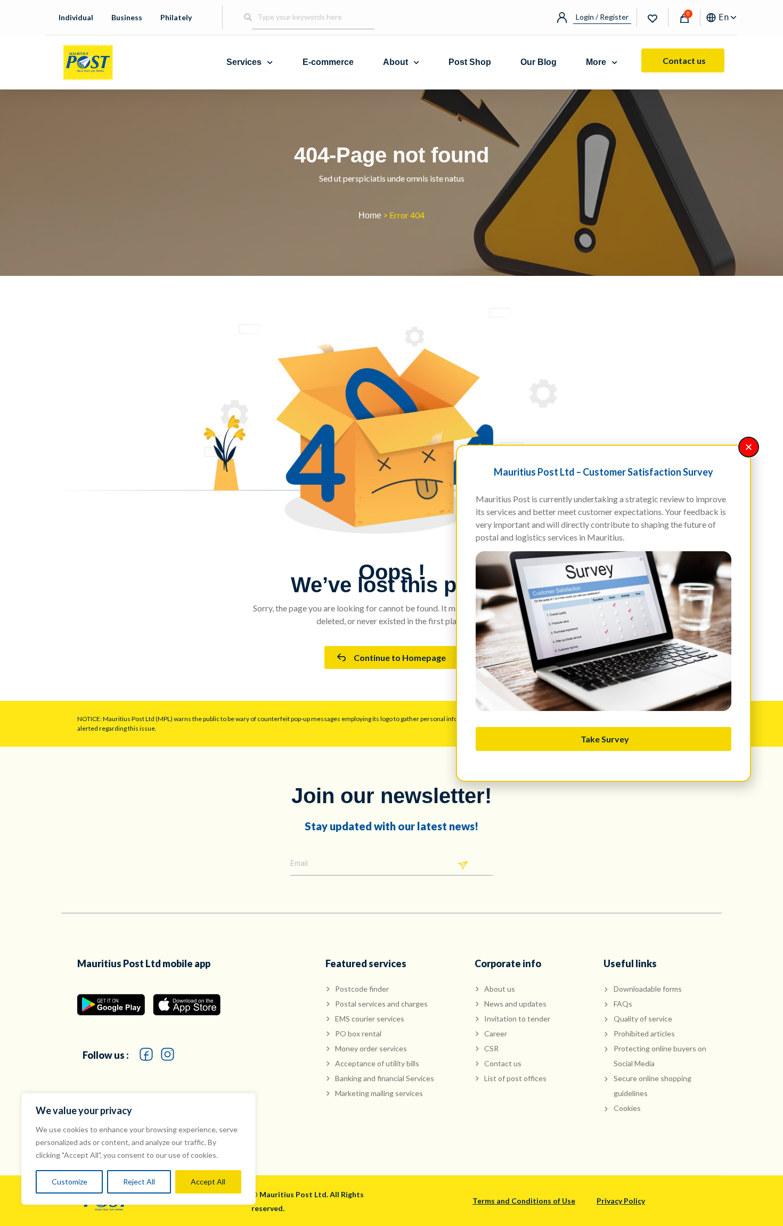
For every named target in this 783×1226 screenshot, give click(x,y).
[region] (138, 1149)
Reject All (139, 1181)
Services (244, 62)
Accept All (208, 1181)
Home (369, 215)
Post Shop (469, 62)
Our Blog (538, 62)
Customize (69, 1181)
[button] (748, 447)
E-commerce (328, 62)
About (395, 62)
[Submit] (463, 866)
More (596, 62)
